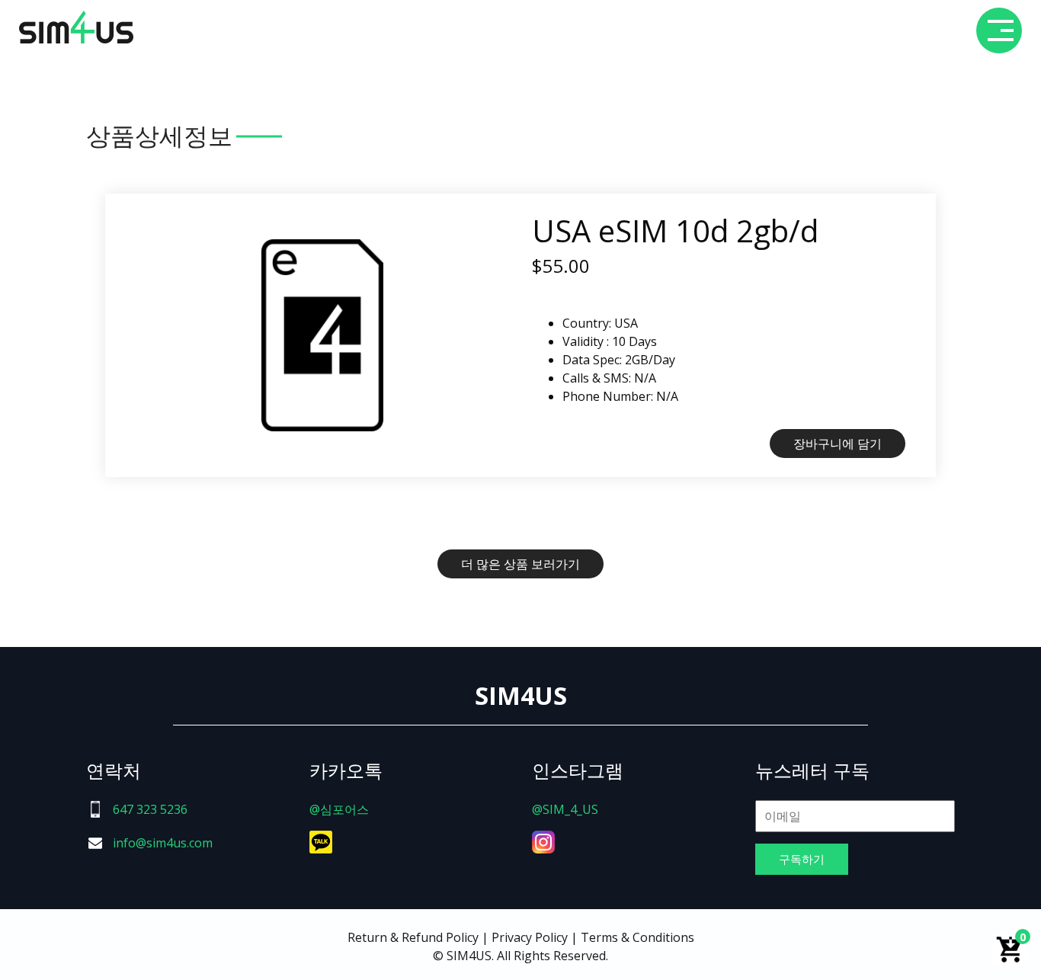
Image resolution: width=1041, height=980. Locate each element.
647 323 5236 (150, 809)
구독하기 (802, 858)
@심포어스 (339, 809)
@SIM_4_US (565, 809)
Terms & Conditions (637, 937)
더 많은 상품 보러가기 (520, 564)
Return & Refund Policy (413, 937)
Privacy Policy (530, 937)
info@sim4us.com (163, 842)
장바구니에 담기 (837, 443)
